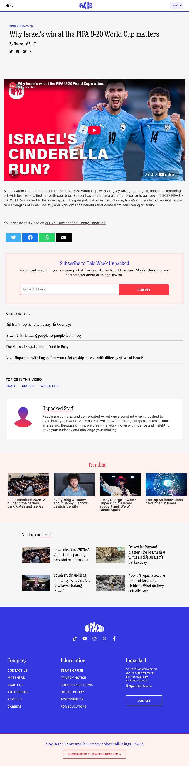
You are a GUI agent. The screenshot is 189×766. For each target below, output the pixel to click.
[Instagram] (94, 638)
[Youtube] (85, 638)
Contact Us (18, 670)
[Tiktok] (75, 638)
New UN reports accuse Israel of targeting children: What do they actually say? (146, 583)
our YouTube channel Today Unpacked (75, 223)
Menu (9, 5)
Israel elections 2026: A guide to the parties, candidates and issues (26, 503)
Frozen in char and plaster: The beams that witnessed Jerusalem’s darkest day (146, 554)
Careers (15, 706)
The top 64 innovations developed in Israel (164, 501)
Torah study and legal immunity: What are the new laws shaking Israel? (72, 583)
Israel (46, 535)
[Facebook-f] (114, 638)
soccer (28, 386)
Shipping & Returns (77, 685)
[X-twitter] (104, 638)
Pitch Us (15, 699)
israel (11, 386)
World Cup (49, 386)
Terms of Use (72, 670)
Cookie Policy (72, 692)
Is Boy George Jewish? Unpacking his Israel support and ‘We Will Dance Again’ (118, 505)
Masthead (16, 677)
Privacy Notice (73, 677)
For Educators (73, 706)
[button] (11, 51)
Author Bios (18, 692)
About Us (15, 685)
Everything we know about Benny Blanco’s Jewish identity (71, 503)
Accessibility (72, 699)
